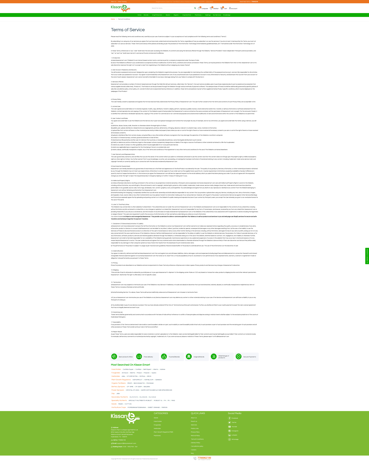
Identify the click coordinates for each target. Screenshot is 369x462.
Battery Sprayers (118, 386)
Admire (162, 369)
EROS (149, 376)
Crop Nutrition (186, 15)
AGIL (123, 376)
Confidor (138, 369)
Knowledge (226, 15)
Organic (176, 15)
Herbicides (115, 376)
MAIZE (120, 404)
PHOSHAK (150, 383)
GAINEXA (158, 379)
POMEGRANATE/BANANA (137, 407)
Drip (113, 393)
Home (139, 15)
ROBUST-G (158, 400)
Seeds (168, 15)
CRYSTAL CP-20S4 (132, 390)
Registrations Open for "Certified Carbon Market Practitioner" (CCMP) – (184, 1)
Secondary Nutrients (119, 397)
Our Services (217, 15)
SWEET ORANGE (154, 407)
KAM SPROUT (137, 379)
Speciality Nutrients (119, 400)
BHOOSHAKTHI (139, 383)
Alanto (155, 369)
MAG (173, 400)
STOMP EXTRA (132, 376)
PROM (130, 383)
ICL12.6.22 (152, 397)
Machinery (198, 15)
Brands (146, 15)
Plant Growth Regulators (121, 380)
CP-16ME (130, 386)
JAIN (118, 393)
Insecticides (116, 369)
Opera (154, 373)
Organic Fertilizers (118, 383)
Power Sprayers (117, 390)
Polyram (147, 373)
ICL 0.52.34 (143, 397)
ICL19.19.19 (134, 397)
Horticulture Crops (118, 407)
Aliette (132, 373)
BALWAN (147, 386)
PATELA (142, 376)
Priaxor (139, 373)
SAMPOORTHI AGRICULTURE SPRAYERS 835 (156, 390)
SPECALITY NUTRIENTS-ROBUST (140, 400)
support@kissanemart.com (126, 443)
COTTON (128, 404)
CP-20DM (138, 386)
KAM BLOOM (149, 379)
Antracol (125, 373)
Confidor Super (128, 369)
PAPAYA (164, 407)
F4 (165, 400)
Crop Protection (157, 15)
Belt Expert (147, 369)
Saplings (208, 15)
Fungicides (115, 373)
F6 (169, 400)
